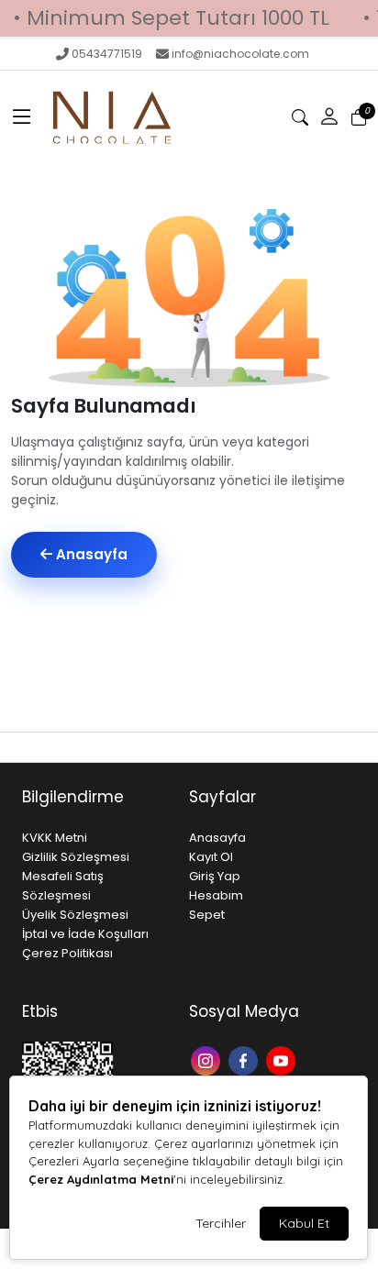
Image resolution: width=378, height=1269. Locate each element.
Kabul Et (304, 1223)
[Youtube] (283, 1059)
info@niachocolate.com (240, 53)
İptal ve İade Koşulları (85, 934)
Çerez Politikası (67, 953)
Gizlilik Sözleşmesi (75, 857)
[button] (22, 117)
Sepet (207, 914)
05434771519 (107, 53)
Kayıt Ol (211, 857)
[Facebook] (245, 1059)
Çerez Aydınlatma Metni (100, 1179)
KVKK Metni (54, 837)
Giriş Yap (214, 876)
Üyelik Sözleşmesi (75, 914)
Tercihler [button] (220, 1223)
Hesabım (216, 895)
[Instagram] (208, 1059)
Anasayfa (90, 554)
